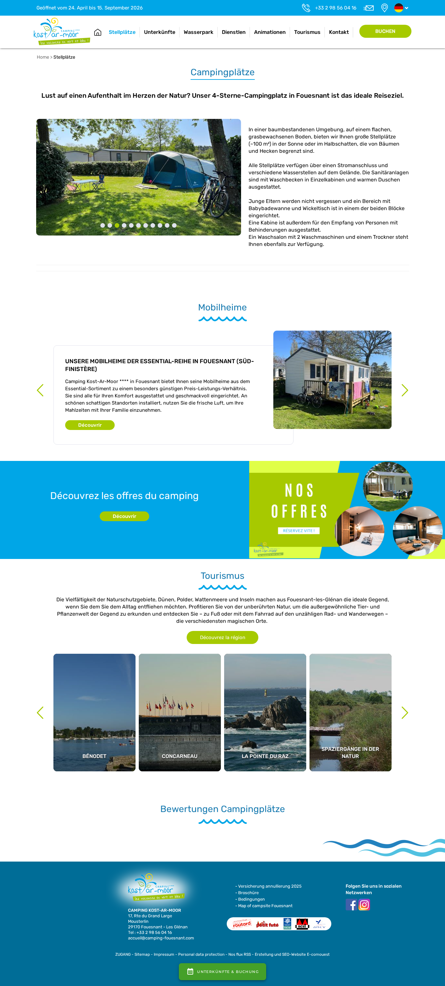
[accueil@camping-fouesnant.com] (368, 7)
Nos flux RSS (239, 954)
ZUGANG (123, 954)
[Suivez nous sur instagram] (364, 904)
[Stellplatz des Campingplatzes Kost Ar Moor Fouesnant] (138, 177)
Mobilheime (222, 307)
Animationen (270, 32)
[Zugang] (384, 7)
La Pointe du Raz (265, 683)
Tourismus (307, 32)
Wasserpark (198, 32)
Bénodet (94, 683)
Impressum (164, 954)
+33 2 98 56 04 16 (335, 8)
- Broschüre (247, 892)
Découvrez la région (222, 637)
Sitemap (142, 954)
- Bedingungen (250, 899)
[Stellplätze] (62, 31)
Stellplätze (122, 32)
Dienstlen (234, 32)
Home (97, 32)
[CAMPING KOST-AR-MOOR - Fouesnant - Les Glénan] (154, 890)
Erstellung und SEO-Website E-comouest (292, 954)
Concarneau (180, 683)
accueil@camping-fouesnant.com (161, 938)
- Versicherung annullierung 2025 (268, 886)
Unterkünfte (159, 32)
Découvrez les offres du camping (124, 496)
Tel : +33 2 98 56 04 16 (150, 932)
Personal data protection (201, 954)
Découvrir (90, 425)
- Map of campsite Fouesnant (264, 905)
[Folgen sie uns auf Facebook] (351, 904)
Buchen (385, 31)
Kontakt (339, 32)
